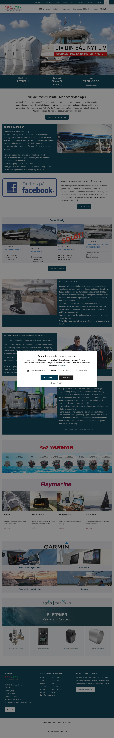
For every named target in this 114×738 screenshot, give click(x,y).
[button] (57, 383)
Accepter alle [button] (49, 377)
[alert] (57, 369)
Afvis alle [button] (66, 377)
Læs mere (62, 366)
